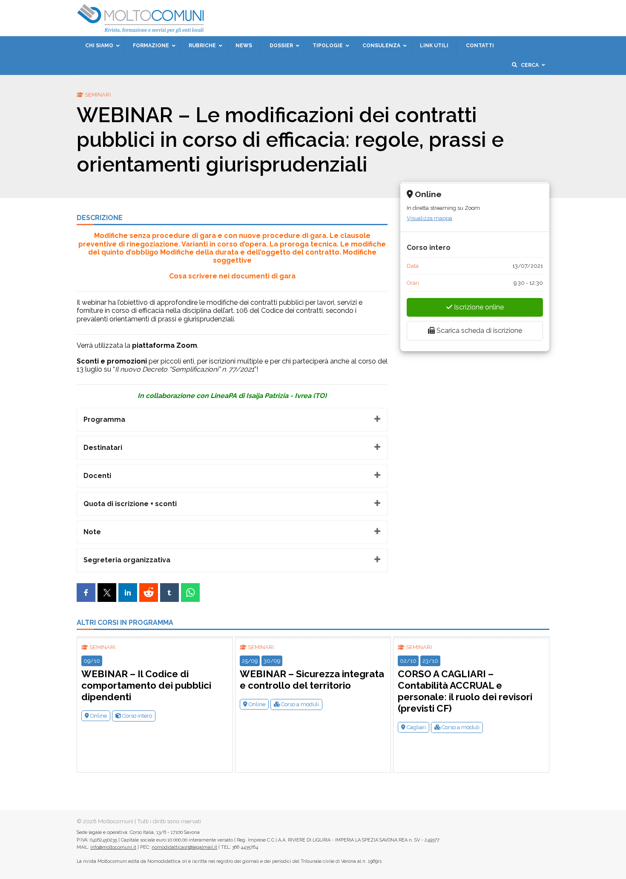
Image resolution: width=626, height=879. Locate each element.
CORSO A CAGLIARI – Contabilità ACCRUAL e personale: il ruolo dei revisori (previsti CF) (465, 691)
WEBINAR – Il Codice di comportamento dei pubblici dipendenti (146, 685)
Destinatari (102, 448)
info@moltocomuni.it (113, 847)
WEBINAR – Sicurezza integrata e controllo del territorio (312, 679)
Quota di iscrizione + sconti (130, 504)
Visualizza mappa (429, 218)
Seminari (102, 647)
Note (92, 532)
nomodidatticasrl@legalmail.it (184, 847)
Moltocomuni (115, 821)
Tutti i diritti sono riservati (169, 821)
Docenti (97, 476)
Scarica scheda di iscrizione (478, 330)
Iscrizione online (478, 307)
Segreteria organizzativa (126, 560)
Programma (104, 419)
